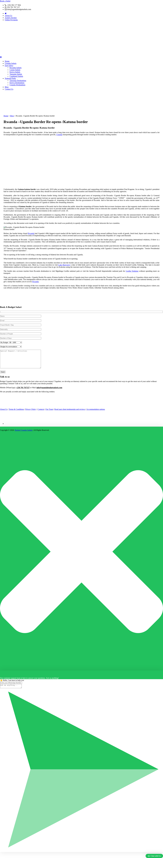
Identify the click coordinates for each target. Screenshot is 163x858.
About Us (8, 16)
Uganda (59, 135)
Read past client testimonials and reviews (69, 409)
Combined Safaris (16, 76)
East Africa (9, 66)
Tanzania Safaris (16, 74)
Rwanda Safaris (15, 68)
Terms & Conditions (16, 409)
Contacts (41, 409)
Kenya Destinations (17, 83)
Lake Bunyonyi (64, 265)
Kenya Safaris (15, 72)
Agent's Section (11, 18)
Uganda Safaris (10, 63)
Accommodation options (95, 409)
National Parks (10, 78)
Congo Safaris (15, 70)
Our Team (49, 409)
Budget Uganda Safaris (23, 430)
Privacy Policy (30, 409)
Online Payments (11, 20)
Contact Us (9, 89)
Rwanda (31, 233)
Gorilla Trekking (132, 271)
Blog (6, 87)
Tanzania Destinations (18, 81)
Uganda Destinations (17, 85)
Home (7, 61)
